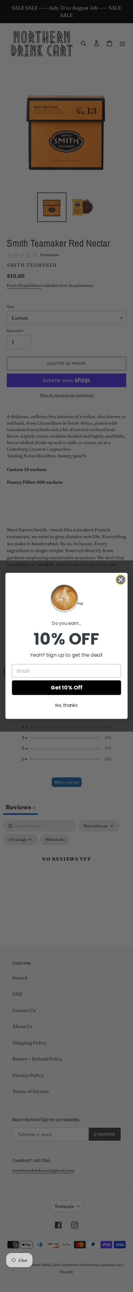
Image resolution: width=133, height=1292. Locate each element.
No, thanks (66, 705)
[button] (66, 598)
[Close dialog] (121, 580)
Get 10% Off (66, 688)
